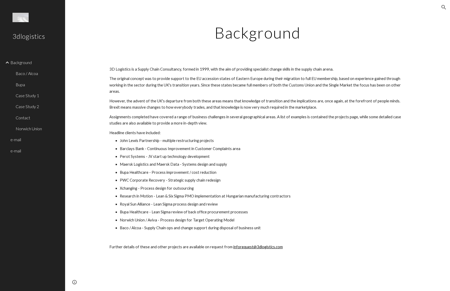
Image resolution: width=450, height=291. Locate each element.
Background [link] (21, 62)
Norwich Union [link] (29, 128)
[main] (258, 32)
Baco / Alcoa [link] (27, 73)
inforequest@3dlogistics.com (258, 247)
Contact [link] (23, 117)
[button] (444, 7)
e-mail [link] (15, 139)
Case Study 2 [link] (27, 106)
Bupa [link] (20, 84)
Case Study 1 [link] (27, 95)
